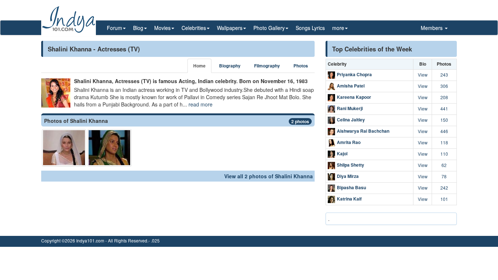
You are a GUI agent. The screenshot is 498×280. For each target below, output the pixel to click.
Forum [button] (114, 27)
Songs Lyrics (310, 27)
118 (444, 142)
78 (444, 176)
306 (444, 86)
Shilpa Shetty (350, 165)
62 (444, 165)
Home (199, 66)
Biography (230, 66)
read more (200, 104)
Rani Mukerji (350, 108)
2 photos (300, 121)
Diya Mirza (348, 176)
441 (444, 108)
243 (444, 74)
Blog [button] (138, 27)
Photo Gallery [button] (269, 27)
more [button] (338, 27)
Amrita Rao (349, 142)
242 (444, 187)
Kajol (342, 153)
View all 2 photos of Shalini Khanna (268, 176)
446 (444, 131)
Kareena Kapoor (354, 97)
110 (444, 154)
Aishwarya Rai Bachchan (363, 131)
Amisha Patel (351, 85)
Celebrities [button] (194, 27)
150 (444, 120)
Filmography (267, 66)
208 (444, 97)
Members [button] (432, 27)
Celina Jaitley (351, 119)
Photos (300, 66)
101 (444, 199)
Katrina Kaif (349, 198)
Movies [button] (162, 27)
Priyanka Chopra (354, 74)
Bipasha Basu (351, 187)
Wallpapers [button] (229, 27)
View (423, 74)
